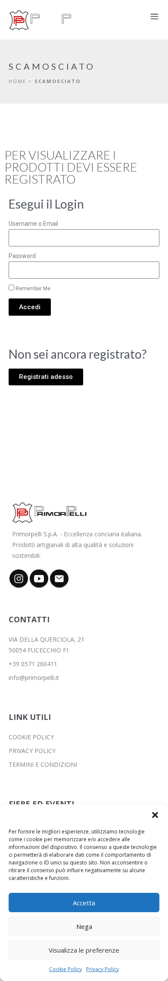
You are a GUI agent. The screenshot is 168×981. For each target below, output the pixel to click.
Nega (84, 926)
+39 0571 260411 (33, 664)
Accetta (84, 902)
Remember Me (32, 289)
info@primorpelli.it (34, 677)
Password (22, 255)
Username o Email (33, 223)
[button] (155, 815)
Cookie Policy (65, 969)
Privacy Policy (102, 969)
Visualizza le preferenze (84, 950)
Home (17, 81)
